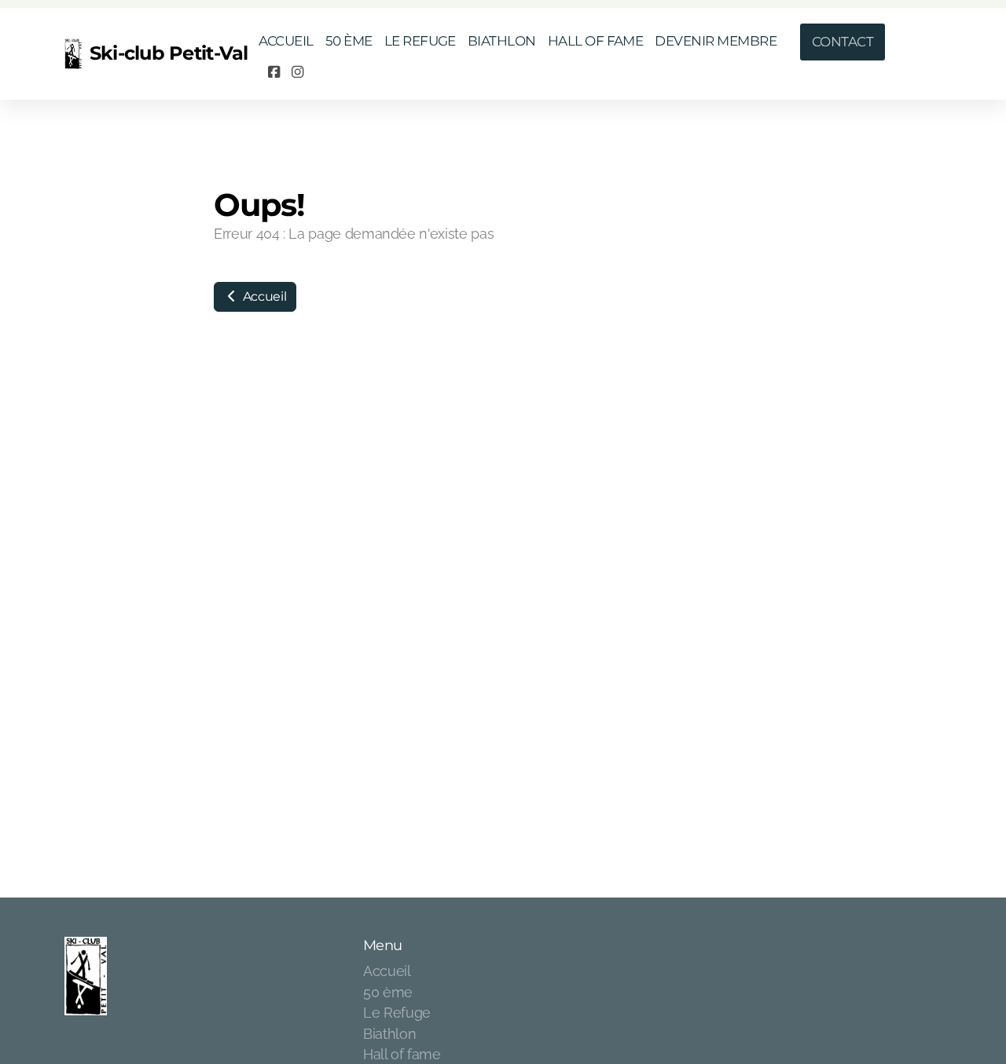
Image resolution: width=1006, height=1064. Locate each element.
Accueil (263, 296)
